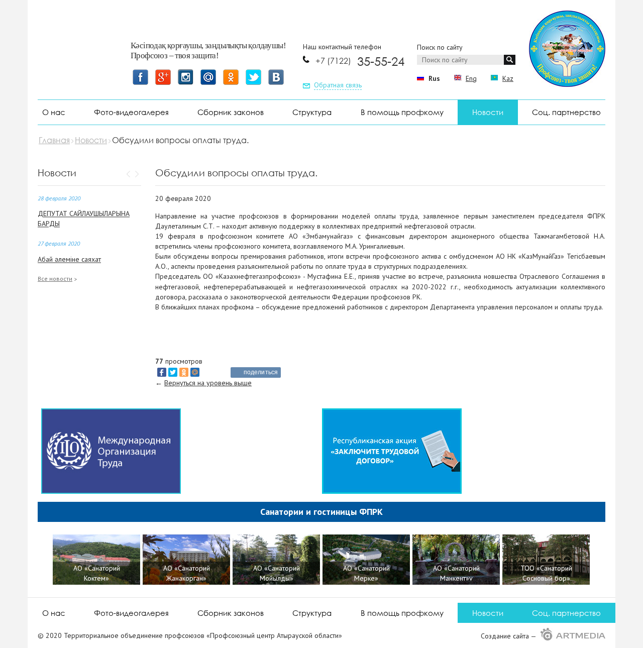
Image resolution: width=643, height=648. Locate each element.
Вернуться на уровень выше (208, 382)
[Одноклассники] (183, 372)
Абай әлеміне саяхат (69, 259)
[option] (98, 560)
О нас (53, 112)
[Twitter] (172, 372)
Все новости (55, 278)
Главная (54, 140)
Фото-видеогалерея (131, 112)
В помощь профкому (402, 112)
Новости (487, 112)
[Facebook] (161, 372)
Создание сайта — (509, 635)
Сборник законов (230, 112)
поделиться (261, 372)
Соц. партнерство (566, 112)
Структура (312, 112)
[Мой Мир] (194, 372)
